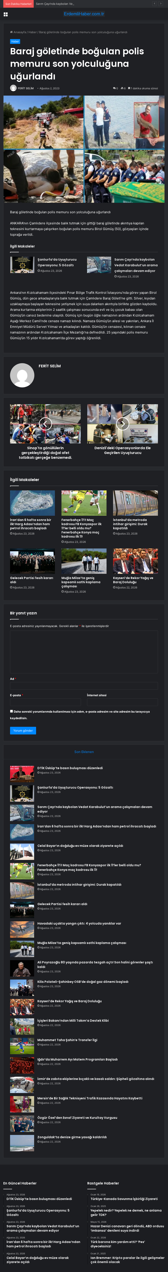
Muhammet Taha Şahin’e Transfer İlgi (67, 1040)
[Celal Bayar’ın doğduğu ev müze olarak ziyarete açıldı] (22, 852)
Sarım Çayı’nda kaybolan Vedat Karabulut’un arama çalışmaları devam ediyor (86, 3)
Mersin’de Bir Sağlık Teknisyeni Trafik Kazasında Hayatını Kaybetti (89, 1098)
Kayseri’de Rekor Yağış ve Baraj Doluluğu (133, 580)
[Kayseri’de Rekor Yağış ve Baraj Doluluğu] (135, 561)
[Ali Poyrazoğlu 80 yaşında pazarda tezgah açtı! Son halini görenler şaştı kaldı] (22, 968)
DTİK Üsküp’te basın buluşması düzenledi (70, 768)
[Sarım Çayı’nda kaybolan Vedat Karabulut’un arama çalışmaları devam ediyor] (99, 265)
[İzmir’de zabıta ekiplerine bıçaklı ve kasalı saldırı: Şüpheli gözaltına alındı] (22, 1085)
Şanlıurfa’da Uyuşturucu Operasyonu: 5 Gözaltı (75, 787)
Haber (32, 32)
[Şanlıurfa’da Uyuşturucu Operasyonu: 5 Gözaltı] (22, 265)
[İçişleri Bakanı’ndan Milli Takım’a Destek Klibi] (22, 1026)
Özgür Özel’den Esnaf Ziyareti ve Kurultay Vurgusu (77, 1118)
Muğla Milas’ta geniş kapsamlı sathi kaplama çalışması (80, 582)
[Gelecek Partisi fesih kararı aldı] (32, 561)
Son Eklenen (84, 752)
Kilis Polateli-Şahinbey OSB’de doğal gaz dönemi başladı (82, 982)
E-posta (16, 695)
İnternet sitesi (97, 695)
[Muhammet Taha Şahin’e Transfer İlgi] (22, 1046)
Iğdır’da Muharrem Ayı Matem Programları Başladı (77, 1059)
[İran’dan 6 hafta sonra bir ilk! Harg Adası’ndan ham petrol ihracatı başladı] (32, 503)
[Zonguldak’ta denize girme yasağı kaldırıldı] (22, 1143)
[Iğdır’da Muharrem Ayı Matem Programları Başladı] (22, 1065)
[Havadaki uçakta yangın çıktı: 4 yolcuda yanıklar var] (22, 929)
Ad (13, 679)
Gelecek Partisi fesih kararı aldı (31, 580)
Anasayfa (19, 32)
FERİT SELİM (26, 88)
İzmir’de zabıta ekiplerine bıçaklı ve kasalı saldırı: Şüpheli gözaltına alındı (95, 1079)
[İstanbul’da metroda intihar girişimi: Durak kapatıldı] (135, 503)
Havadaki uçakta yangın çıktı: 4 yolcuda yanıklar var (79, 923)
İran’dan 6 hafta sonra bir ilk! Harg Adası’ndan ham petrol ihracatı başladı (30, 524)
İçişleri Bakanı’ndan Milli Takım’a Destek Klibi (73, 1020)
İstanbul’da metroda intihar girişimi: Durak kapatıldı (130, 524)
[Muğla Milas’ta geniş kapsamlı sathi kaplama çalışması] (83, 561)
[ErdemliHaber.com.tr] (84, 14)
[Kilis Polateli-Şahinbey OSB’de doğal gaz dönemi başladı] (22, 988)
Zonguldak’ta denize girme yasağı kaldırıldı (72, 1137)
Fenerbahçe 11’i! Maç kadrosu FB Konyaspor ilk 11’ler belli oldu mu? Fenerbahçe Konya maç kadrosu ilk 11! (81, 528)
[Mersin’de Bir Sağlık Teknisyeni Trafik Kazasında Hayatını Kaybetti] (22, 1104)
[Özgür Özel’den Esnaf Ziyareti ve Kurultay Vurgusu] (22, 1124)
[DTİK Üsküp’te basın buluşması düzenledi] (22, 774)
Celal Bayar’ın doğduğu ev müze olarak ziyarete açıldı (80, 846)
